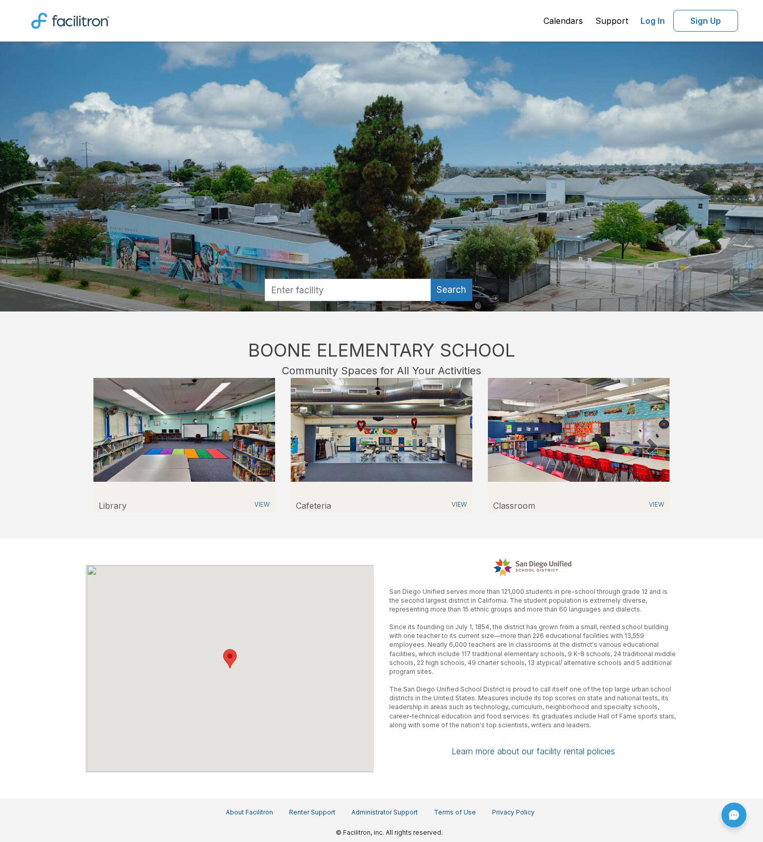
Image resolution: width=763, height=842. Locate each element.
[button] (106, 445)
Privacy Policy (513, 812)
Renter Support (312, 812)
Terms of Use (455, 812)
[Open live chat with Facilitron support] (733, 815)
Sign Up (705, 21)
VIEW (262, 504)
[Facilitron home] (70, 20)
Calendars (563, 21)
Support (611, 21)
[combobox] (348, 290)
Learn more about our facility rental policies (533, 751)
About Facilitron (249, 812)
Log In (653, 21)
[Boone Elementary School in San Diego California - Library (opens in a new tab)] (184, 429)
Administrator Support (384, 812)
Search (451, 289)
